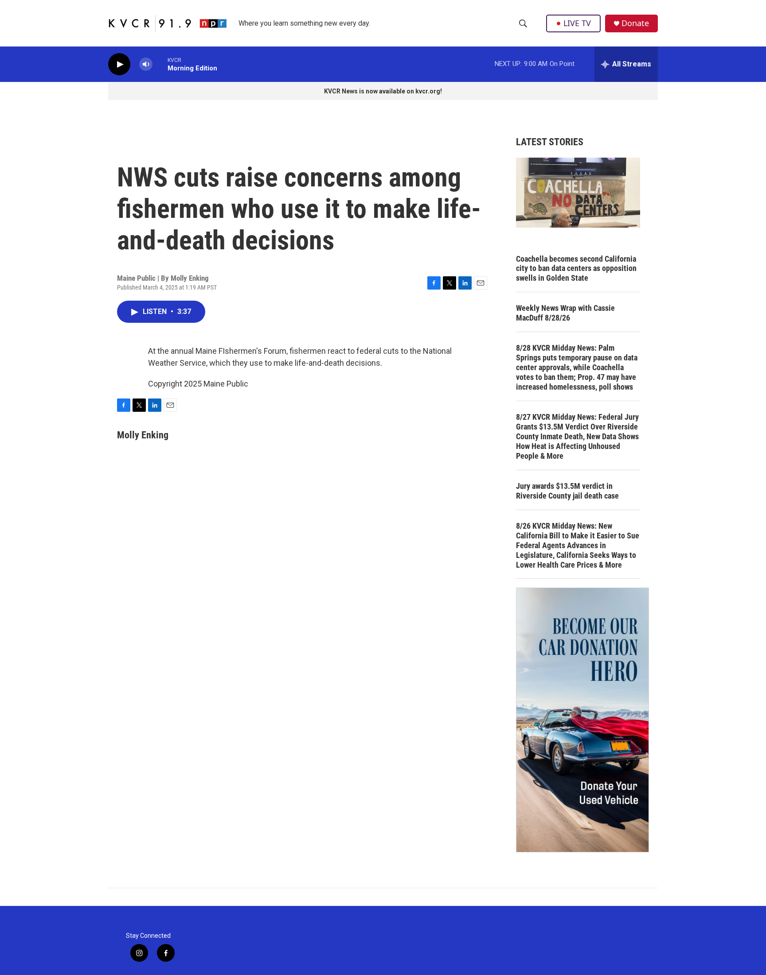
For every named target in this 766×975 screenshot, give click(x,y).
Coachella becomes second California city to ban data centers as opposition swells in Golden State (576, 268)
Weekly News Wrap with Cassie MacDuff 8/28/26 (565, 312)
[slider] (160, 64)
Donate (635, 23)
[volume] (145, 64)
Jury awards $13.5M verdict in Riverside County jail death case (567, 490)
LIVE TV (577, 23)
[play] (119, 64)
